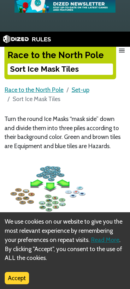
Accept (17, 278)
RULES (41, 39)
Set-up (80, 89)
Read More (105, 240)
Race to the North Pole (33, 89)
